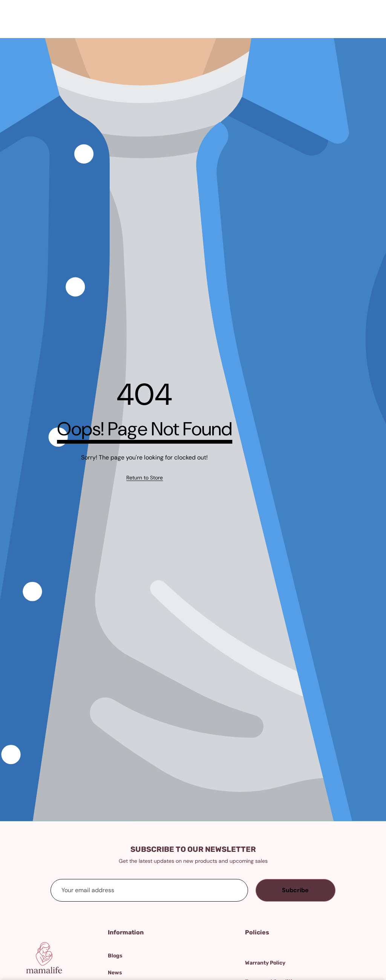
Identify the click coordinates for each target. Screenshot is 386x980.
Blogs (115, 955)
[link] (144, 477)
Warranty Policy (265, 963)
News (115, 972)
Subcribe (295, 890)
